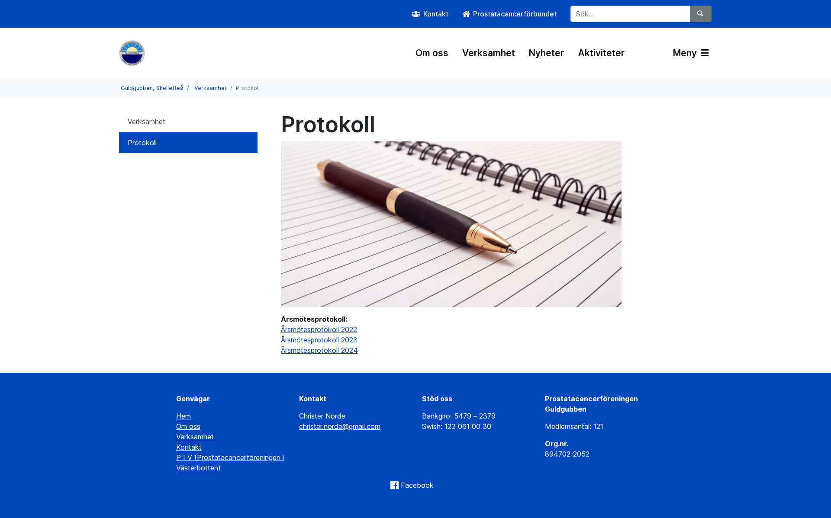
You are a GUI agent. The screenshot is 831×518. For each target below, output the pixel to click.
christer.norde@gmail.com (339, 426)
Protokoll (142, 142)
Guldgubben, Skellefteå (152, 88)
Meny (686, 53)
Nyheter (546, 53)
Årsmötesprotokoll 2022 (319, 329)
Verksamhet (488, 53)
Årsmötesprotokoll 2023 (319, 340)
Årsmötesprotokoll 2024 (319, 350)
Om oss (432, 53)
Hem (183, 416)
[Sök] (701, 14)
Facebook (417, 485)
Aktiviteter (601, 53)
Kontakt (189, 447)
